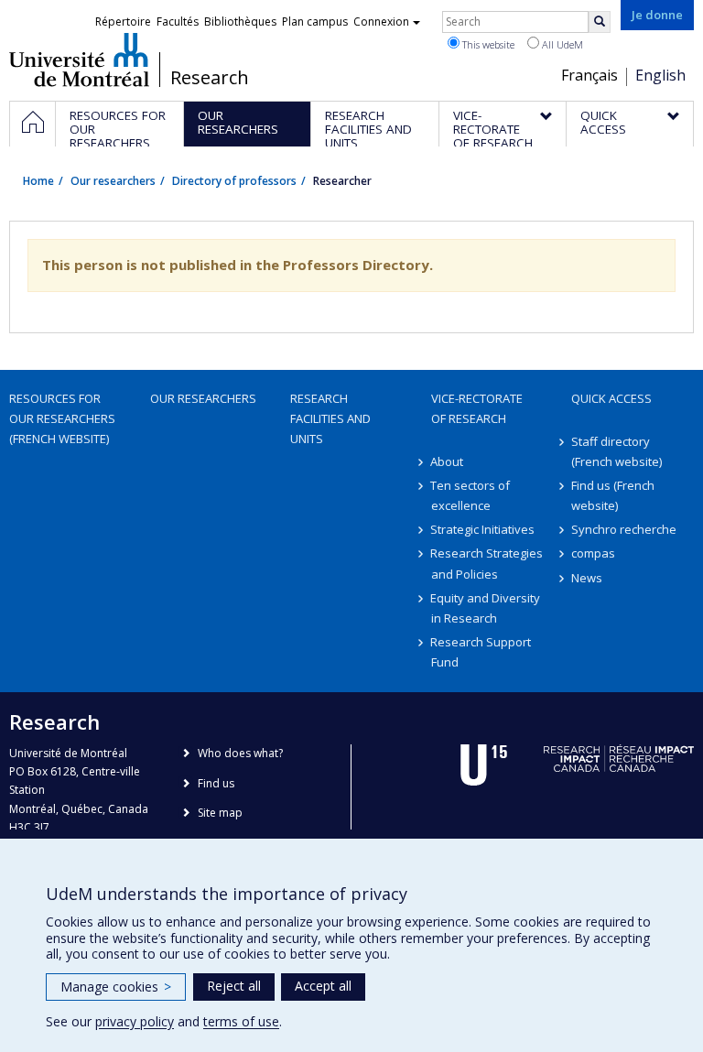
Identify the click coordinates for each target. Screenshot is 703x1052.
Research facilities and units (330, 418)
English (660, 75)
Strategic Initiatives (483, 529)
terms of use (241, 1021)
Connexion (381, 21)
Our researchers (113, 181)
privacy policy (134, 1021)
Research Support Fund (481, 652)
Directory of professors (234, 181)
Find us (216, 783)
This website (487, 44)
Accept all (323, 985)
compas (593, 553)
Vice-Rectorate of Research (477, 408)
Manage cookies (115, 986)
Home (38, 181)
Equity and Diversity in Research (486, 608)
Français (589, 75)
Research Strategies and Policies (487, 563)
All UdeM (561, 44)
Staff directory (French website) (616, 451)
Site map (220, 812)
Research (209, 78)
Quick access (611, 398)
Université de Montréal (79, 59)
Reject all (234, 985)
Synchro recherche (623, 529)
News (586, 577)
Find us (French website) (612, 495)
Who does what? (240, 753)
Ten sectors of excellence (471, 495)
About (447, 461)
